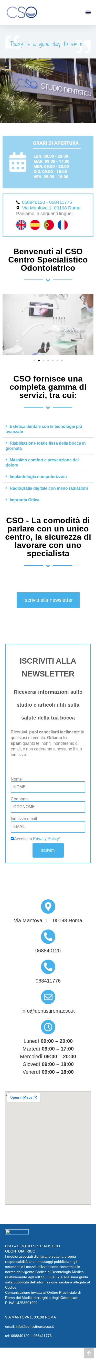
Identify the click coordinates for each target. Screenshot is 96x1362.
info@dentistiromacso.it (35, 1326)
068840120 (20, 1336)
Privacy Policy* (46, 838)
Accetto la (23, 839)
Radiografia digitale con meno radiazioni (49, 488)
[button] (88, 12)
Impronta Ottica (24, 500)
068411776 (43, 1336)
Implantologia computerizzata (38, 477)
